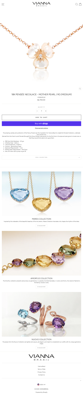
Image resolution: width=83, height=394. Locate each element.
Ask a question (41, 157)
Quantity (41, 107)
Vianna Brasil (41, 366)
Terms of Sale (41, 369)
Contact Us (41, 375)
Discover (41, 225)
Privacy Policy (41, 372)
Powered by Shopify (41, 392)
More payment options (41, 128)
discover (41, 286)
